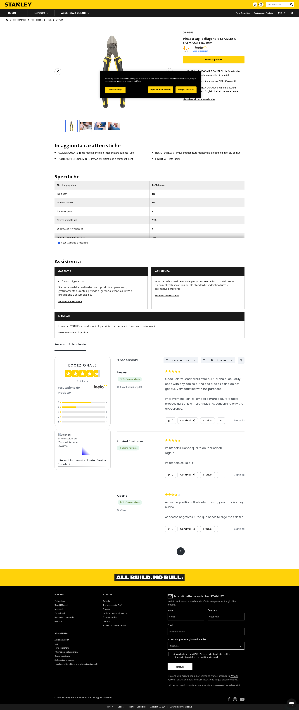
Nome (170, 610)
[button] (229, 699)
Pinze (49, 20)
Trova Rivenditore (243, 13)
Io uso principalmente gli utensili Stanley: (187, 639)
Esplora (39, 13)
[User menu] (292, 13)
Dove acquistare (213, 59)
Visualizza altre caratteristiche (199, 99)
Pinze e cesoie (37, 20)
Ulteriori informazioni (70, 301)
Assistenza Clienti (73, 13)
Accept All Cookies (186, 89)
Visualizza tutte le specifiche (74, 242)
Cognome (212, 610)
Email (170, 625)
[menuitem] (14, 13)
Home (6, 20)
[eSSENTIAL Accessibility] (258, 4)
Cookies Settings (115, 89)
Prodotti (13, 13)
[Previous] (58, 71)
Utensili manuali (19, 20)
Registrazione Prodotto (263, 13)
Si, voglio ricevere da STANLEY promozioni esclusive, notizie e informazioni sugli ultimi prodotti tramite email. (202, 656)
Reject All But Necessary (161, 89)
